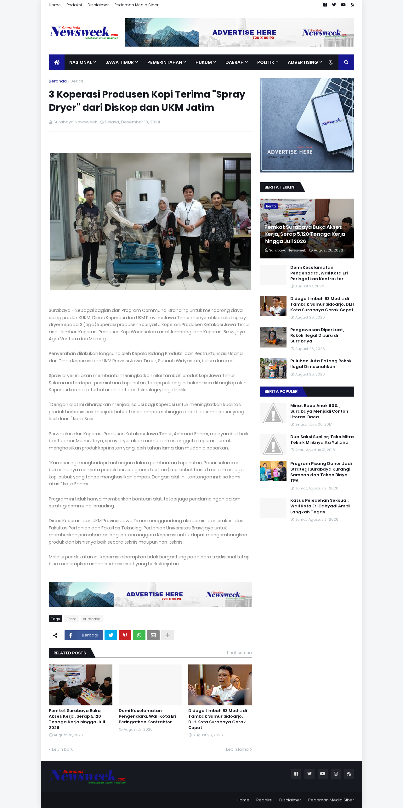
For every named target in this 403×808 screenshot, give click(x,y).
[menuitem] (57, 62)
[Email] (153, 635)
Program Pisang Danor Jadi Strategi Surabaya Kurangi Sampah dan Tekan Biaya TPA (321, 472)
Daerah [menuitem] (234, 62)
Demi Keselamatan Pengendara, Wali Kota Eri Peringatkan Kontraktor (147, 716)
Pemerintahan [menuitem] (164, 62)
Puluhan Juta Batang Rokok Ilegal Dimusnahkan (321, 364)
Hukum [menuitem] (204, 62)
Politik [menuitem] (265, 62)
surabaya (91, 618)
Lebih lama (237, 749)
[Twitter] (111, 635)
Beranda (58, 81)
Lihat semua (239, 652)
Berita (77, 81)
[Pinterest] (125, 635)
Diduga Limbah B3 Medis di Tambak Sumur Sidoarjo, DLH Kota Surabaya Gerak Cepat (217, 719)
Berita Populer (281, 391)
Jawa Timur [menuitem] (119, 62)
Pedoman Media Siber (137, 5)
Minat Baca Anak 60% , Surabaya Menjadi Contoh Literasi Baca (319, 411)
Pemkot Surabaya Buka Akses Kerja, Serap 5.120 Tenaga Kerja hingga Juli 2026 (77, 719)
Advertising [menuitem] (303, 62)
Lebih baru (63, 749)
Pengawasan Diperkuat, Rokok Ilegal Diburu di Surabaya (317, 335)
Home (55, 5)
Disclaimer (98, 5)
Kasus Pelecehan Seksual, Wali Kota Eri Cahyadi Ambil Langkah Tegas (320, 506)
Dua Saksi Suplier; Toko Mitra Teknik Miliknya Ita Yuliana (322, 439)
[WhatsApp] (139, 635)
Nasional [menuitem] (80, 62)
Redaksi (74, 5)
